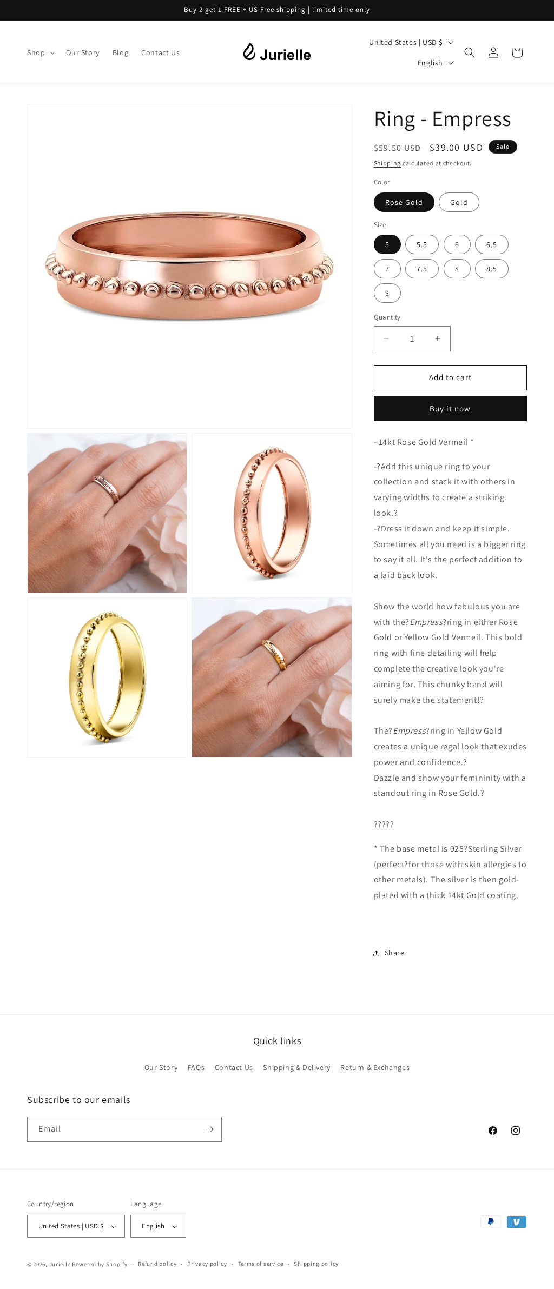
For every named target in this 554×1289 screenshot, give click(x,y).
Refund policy (157, 1263)
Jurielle (60, 1264)
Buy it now (450, 408)
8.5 (491, 269)
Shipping (387, 163)
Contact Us (234, 1067)
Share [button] (395, 953)
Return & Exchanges (375, 1067)
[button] (40, 52)
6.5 (491, 244)
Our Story (160, 1067)
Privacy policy (207, 1263)
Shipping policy (316, 1263)
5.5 (422, 244)
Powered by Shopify (100, 1264)
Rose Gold (404, 202)
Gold (459, 202)
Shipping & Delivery (296, 1067)
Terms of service (260, 1263)
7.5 (422, 269)
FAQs (196, 1067)
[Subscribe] (209, 1129)
